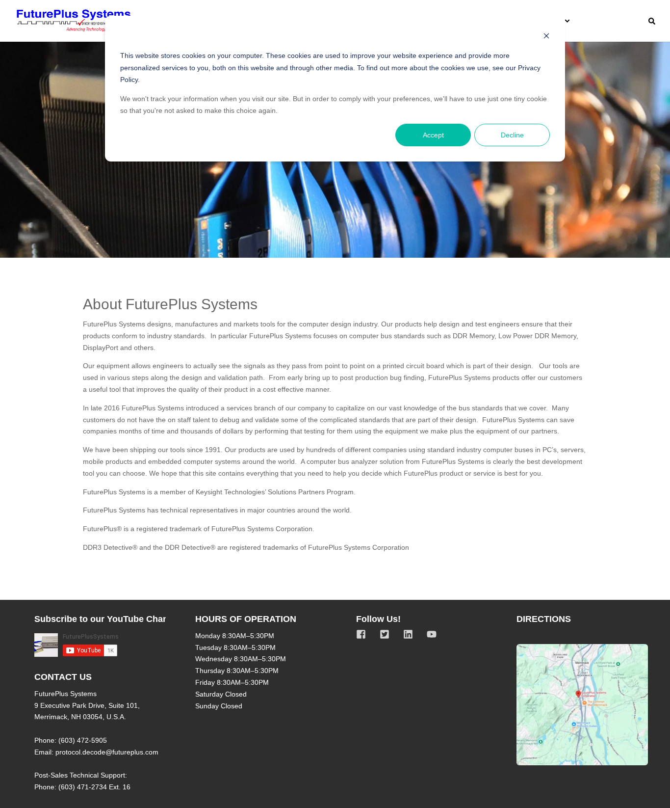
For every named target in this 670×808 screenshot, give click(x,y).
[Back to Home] (73, 20)
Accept (433, 135)
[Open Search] (651, 21)
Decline (512, 135)
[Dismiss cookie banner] (546, 37)
